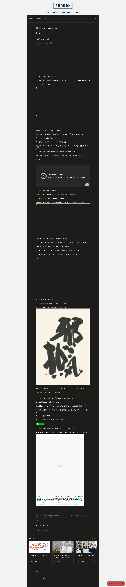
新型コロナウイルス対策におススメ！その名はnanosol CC (62, 556)
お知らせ (39, 18)
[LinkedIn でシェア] (44, 525)
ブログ (45, 18)
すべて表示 (94, 538)
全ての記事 (31, 18)
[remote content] (63, 176)
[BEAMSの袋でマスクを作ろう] (39, 547)
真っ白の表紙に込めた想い (86, 555)
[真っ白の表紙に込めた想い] (86, 547)
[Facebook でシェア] (36, 525)
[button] (95, 18)
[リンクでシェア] (47, 525)
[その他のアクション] (89, 28)
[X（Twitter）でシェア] (40, 525)
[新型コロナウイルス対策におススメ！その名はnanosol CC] (63, 547)
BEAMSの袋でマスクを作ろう (39, 555)
